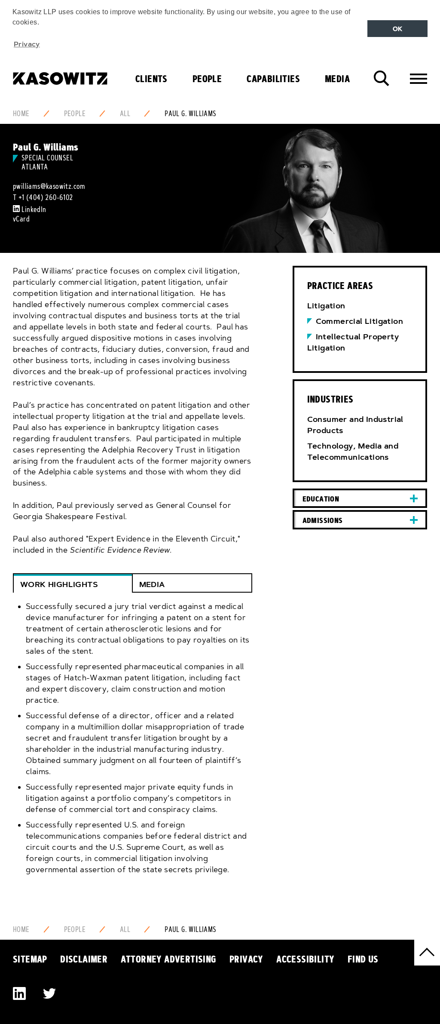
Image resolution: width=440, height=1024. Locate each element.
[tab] (132, 744)
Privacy (246, 959)
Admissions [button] (322, 520)
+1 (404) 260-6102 (45, 197)
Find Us (363, 959)
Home (21, 113)
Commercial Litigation (359, 321)
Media (337, 79)
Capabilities (273, 79)
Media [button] (152, 584)
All (125, 113)
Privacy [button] (27, 44)
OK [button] (398, 29)
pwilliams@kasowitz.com (49, 186)
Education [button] (320, 499)
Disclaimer (83, 959)
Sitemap (30, 959)
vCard (21, 219)
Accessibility (305, 959)
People (207, 79)
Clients (151, 79)
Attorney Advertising (169, 959)
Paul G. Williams (190, 113)
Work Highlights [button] (59, 584)
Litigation (326, 306)
